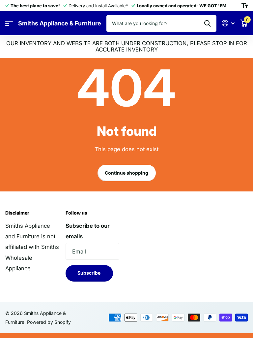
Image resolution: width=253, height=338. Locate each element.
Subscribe (89, 273)
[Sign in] (228, 23)
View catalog (9, 23)
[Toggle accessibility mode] (244, 5)
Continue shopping (126, 173)
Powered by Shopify (49, 322)
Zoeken (207, 23)
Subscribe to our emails (88, 231)
